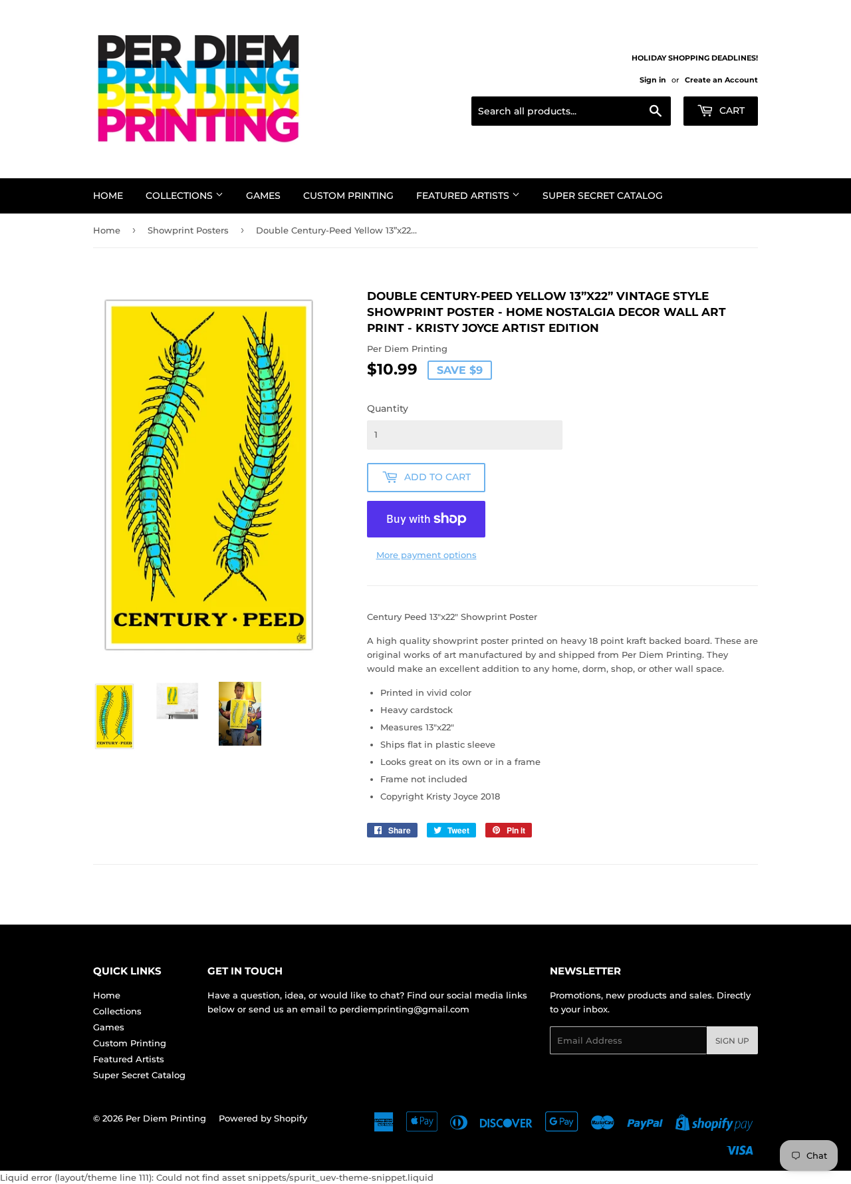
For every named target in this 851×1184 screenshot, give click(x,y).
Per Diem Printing (166, 1118)
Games (263, 196)
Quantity (387, 408)
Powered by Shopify (263, 1118)
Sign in (653, 79)
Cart (731, 110)
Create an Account (721, 79)
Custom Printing (348, 196)
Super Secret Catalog (603, 196)
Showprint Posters (188, 230)
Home (108, 196)
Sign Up (732, 1041)
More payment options (426, 554)
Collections (180, 196)
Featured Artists (464, 196)
